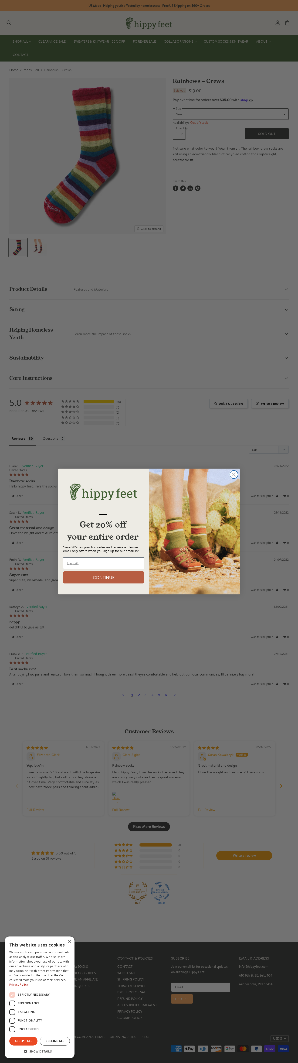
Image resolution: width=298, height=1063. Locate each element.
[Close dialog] (234, 474)
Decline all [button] (54, 1041)
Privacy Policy (18, 985)
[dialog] (39, 997)
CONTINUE (104, 577)
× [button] (69, 941)
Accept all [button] (23, 1041)
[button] (39, 1051)
